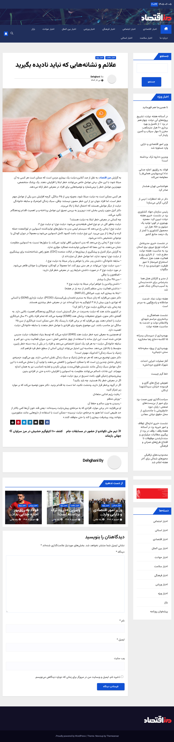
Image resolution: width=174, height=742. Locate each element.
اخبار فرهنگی (108, 29)
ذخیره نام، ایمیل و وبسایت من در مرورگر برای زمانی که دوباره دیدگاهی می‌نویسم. (77, 677)
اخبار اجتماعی (129, 29)
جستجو (164, 56)
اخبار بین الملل (69, 29)
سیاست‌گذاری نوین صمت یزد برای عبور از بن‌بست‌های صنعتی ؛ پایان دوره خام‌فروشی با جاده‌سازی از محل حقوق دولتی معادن (152, 407)
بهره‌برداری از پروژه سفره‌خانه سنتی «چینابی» (153, 350)
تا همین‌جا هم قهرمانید (155, 107)
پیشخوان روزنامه (159, 612)
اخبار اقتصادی (150, 29)
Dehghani (95, 76)
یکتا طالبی (97, 519)
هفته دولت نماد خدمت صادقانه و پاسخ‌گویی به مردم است (152, 303)
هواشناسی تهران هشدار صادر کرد (155, 188)
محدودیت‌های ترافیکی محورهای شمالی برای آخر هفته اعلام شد (154, 459)
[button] (12, 33)
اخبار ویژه (163, 594)
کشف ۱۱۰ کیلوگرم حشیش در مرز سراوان (37, 431)
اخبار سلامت (146, 38)
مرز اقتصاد (105, 178)
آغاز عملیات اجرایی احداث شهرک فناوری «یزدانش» (154, 363)
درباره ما (164, 38)
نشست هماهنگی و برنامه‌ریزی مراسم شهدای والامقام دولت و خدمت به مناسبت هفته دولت (154, 321)
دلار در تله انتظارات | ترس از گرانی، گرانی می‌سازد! (153, 201)
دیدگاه (120, 552)
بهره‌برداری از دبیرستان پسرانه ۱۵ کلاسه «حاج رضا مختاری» (152, 338)
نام (122, 621)
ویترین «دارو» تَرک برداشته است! (154, 159)
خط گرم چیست (159, 374)
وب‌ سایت (119, 658)
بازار (33, 29)
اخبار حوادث (48, 29)
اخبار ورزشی (89, 29)
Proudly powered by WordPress (71, 736)
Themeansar (113, 736)
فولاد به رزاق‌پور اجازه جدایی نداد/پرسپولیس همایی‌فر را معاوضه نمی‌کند (153, 173)
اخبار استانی (127, 38)
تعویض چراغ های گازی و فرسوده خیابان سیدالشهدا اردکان (153, 387)
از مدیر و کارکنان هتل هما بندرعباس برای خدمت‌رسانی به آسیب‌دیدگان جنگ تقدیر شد (153, 284)
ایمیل (121, 640)
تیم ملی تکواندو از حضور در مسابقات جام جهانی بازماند (93, 433)
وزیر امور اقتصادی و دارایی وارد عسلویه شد (154, 146)
